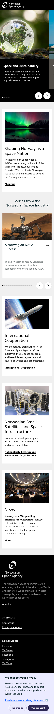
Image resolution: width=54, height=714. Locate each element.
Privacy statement (12, 627)
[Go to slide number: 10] (21, 285)
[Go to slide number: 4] (9, 97)
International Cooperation (20, 367)
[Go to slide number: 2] (4, 97)
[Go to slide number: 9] (19, 285)
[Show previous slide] (38, 95)
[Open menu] (50, 5)
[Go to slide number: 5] (11, 285)
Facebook (7, 654)
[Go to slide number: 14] (29, 285)
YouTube (7, 663)
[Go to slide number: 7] (15, 285)
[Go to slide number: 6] (13, 285)
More (8, 540)
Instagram (8, 659)
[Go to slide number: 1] (2, 97)
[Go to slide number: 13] (27, 285)
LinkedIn (7, 646)
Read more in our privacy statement (25, 700)
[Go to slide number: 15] (31, 285)
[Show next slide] (47, 95)
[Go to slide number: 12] (25, 285)
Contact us (8, 623)
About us (10, 184)
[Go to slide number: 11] (23, 285)
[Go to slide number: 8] (17, 285)
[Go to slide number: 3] (6, 97)
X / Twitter (7, 650)
